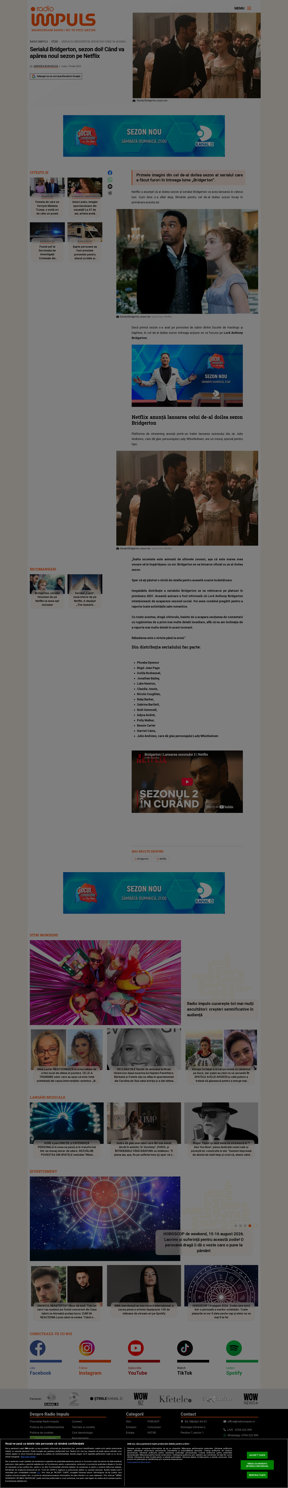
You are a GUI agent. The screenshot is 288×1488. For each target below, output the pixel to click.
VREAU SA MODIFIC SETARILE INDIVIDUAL (257, 1465)
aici (38, 1472)
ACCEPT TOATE (257, 1455)
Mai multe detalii (28, 1457)
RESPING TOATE (257, 1475)
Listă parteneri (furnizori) (138, 1462)
